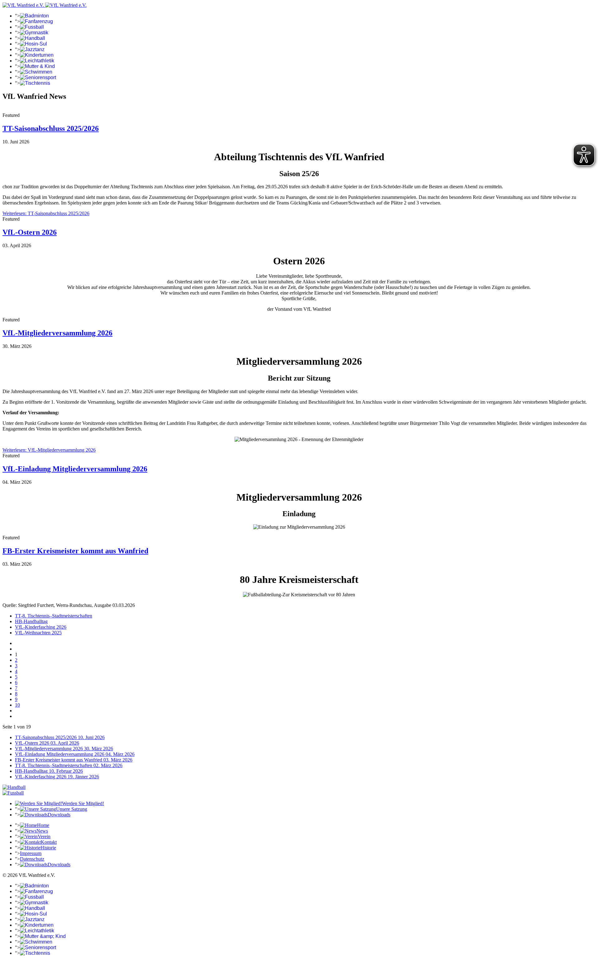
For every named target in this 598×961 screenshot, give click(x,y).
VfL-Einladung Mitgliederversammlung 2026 (74, 469)
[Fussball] (13, 792)
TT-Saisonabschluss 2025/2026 (50, 128)
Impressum (30, 853)
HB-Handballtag (31, 621)
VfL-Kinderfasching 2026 (40, 627)
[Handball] (14, 787)
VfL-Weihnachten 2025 (38, 632)
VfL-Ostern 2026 (29, 232)
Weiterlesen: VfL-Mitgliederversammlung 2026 (49, 450)
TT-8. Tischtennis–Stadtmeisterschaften (53, 615)
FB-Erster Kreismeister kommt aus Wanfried (75, 551)
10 (17, 705)
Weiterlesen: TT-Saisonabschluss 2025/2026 (45, 213)
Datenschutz (32, 859)
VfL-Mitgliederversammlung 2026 (57, 333)
